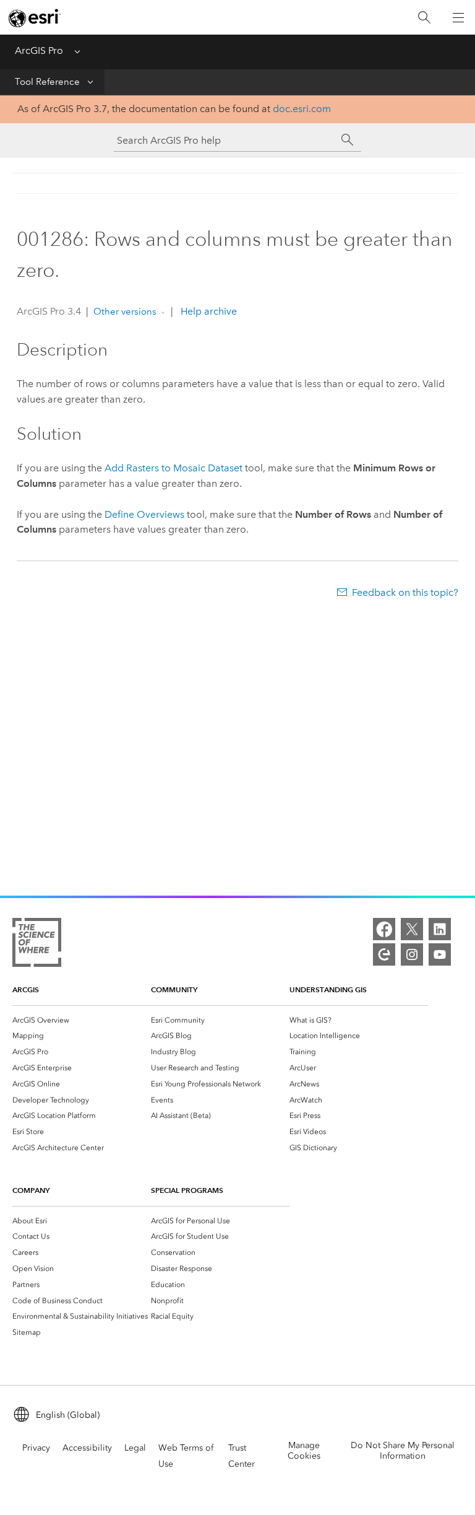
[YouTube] (440, 954)
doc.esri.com (302, 109)
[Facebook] (384, 929)
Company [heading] (30, 1190)
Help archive (207, 311)
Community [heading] (174, 989)
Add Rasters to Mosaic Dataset (173, 468)
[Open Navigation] (458, 17)
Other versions (124, 311)
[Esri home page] (35, 18)
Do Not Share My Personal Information (403, 1450)
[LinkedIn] (440, 929)
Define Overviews (144, 514)
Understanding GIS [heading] (328, 989)
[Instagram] (412, 954)
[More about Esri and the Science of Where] (36, 945)
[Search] (424, 18)
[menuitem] (81, 1020)
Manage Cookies (304, 1450)
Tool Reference (47, 81)
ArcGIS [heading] (25, 989)
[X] (412, 929)
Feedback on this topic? (405, 592)
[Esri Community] (384, 954)
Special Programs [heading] (187, 1190)
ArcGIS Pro (39, 50)
